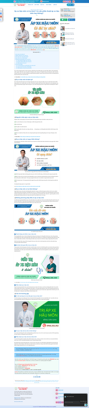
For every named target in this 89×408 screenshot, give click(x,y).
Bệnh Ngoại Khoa (34, 9)
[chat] (70, 1)
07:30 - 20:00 (67, 10)
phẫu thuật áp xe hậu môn (39, 381)
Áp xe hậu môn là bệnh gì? (20, 54)
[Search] (73, 1)
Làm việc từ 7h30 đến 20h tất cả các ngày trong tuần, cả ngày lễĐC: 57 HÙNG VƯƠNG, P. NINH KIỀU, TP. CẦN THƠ (27, 1)
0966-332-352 (33, 49)
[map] (65, 1)
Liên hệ (55, 4)
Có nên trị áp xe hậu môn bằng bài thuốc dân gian (29, 282)
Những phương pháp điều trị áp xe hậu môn (22, 59)
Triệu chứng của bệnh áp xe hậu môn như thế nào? (30, 136)
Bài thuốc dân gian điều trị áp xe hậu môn (23, 61)
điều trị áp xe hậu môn (21, 381)
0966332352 (52, 359)
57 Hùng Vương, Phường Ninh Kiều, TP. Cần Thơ (27, 364)
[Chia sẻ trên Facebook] (34, 377)
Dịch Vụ (42, 4)
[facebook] (63, 1)
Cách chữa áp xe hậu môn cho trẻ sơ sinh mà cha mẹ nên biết (28, 186)
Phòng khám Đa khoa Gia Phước (45, 348)
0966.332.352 (46, 1)
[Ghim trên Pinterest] (39, 377)
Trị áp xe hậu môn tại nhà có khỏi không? (23, 66)
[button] (85, 404)
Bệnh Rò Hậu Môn (40, 9)
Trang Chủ (30, 4)
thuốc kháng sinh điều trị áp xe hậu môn (49, 381)
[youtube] (67, 1)
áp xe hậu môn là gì (48, 380)
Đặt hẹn (69, 4)
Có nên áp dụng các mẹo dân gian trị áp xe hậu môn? (25, 65)
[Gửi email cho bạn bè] (38, 377)
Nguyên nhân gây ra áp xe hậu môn (21, 55)
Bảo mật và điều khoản (18, 401)
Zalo (29, 365)
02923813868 (27, 368)
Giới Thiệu (36, 4)
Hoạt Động (48, 4)
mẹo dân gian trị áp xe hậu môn (30, 381)
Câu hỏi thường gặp (18, 64)
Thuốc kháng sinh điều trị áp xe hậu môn (23, 60)
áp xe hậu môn (42, 380)
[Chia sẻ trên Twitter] (36, 377)
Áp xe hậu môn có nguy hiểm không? (21, 56)
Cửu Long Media (53, 406)
